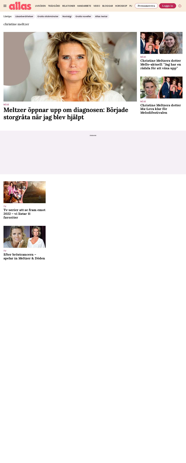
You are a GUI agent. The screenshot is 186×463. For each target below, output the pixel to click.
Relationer (68, 5)
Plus (132, 5)
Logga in (167, 5)
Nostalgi (66, 16)
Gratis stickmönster (47, 16)
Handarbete (84, 5)
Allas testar (101, 16)
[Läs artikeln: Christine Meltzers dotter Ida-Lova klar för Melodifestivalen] (161, 87)
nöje (6, 104)
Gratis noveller (83, 16)
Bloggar (107, 5)
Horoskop (121, 5)
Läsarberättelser (24, 16)
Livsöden (40, 5)
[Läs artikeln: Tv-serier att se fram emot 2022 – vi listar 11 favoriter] (24, 192)
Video (96, 5)
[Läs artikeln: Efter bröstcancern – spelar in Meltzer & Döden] (24, 237)
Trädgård (54, 5)
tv (4, 206)
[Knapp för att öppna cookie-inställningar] (180, 5)
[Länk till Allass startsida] (20, 6)
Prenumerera (146, 5)
